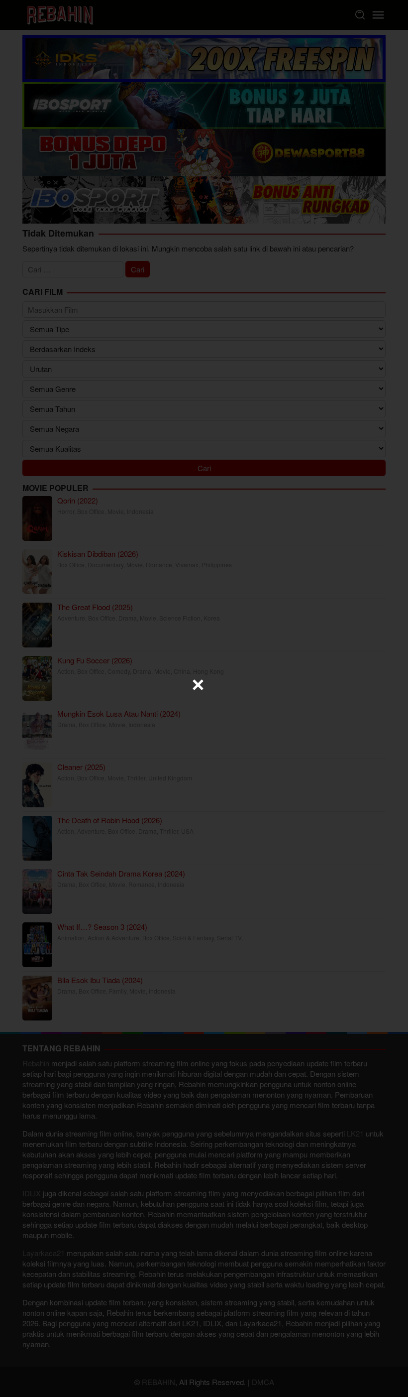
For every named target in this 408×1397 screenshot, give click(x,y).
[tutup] (198, 685)
